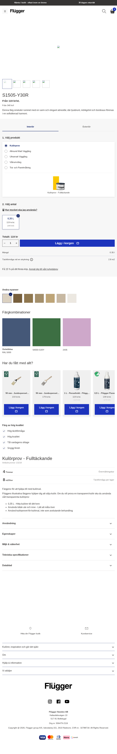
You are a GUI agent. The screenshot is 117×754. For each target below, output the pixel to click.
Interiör (30, 126)
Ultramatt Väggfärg (18, 156)
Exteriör (87, 126)
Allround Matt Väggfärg (20, 151)
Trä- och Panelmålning (20, 167)
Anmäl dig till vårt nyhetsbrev (43, 269)
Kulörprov (15, 145)
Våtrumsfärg (15, 162)
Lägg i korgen (64, 243)
